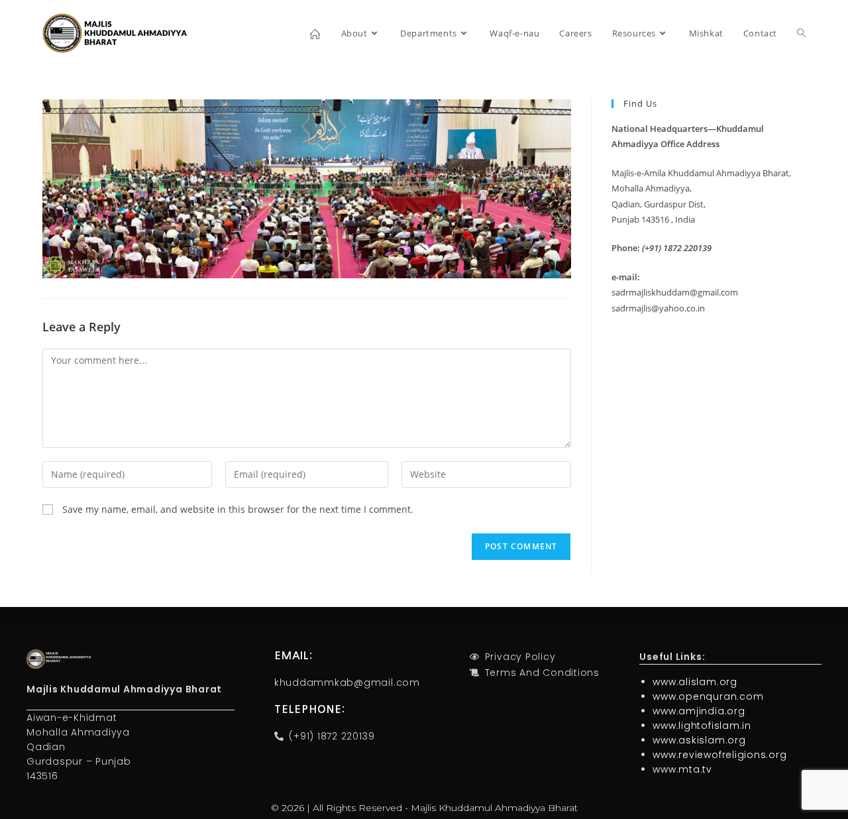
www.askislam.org (699, 740)
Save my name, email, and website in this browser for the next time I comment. (237, 509)
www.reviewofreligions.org (719, 754)
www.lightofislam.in (702, 725)
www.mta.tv (682, 769)
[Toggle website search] (801, 33)
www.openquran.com (708, 696)
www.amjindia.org (699, 711)
